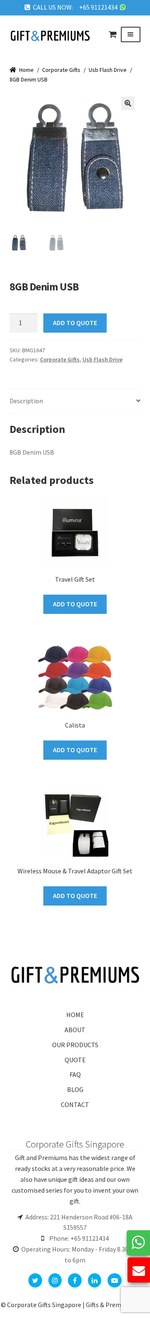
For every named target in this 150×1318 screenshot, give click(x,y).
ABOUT (75, 1029)
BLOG (75, 1089)
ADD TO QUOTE (75, 322)
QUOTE (75, 1060)
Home (26, 70)
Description (26, 401)
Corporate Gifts (61, 70)
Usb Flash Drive (108, 70)
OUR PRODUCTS (75, 1045)
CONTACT (75, 1104)
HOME (75, 1014)
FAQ (75, 1074)
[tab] (75, 401)
